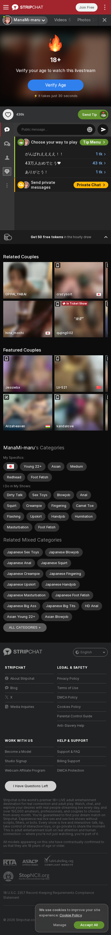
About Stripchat (22, 678)
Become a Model (18, 752)
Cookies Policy (69, 707)
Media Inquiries (22, 707)
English (86, 652)
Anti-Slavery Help (70, 726)
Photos (87, 19)
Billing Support (68, 761)
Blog (14, 688)
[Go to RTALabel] (10, 862)
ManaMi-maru (19, 447)
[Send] (103, 129)
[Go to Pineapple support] (9, 876)
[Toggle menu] (6, 7)
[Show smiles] (89, 129)
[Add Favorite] (8, 114)
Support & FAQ (68, 752)
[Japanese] (10, 466)
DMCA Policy (67, 697)
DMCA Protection (70, 770)
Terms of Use (67, 688)
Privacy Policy (68, 678)
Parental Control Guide (74, 716)
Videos (62, 19)
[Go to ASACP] (30, 863)
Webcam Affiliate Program (25, 770)
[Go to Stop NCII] (35, 876)
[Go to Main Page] (34, 7)
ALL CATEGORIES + (25, 627)
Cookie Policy (71, 915)
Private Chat (89, 185)
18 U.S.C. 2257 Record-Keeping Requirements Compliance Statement (48, 895)
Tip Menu (92, 142)
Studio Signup (16, 761)
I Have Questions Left (30, 786)
